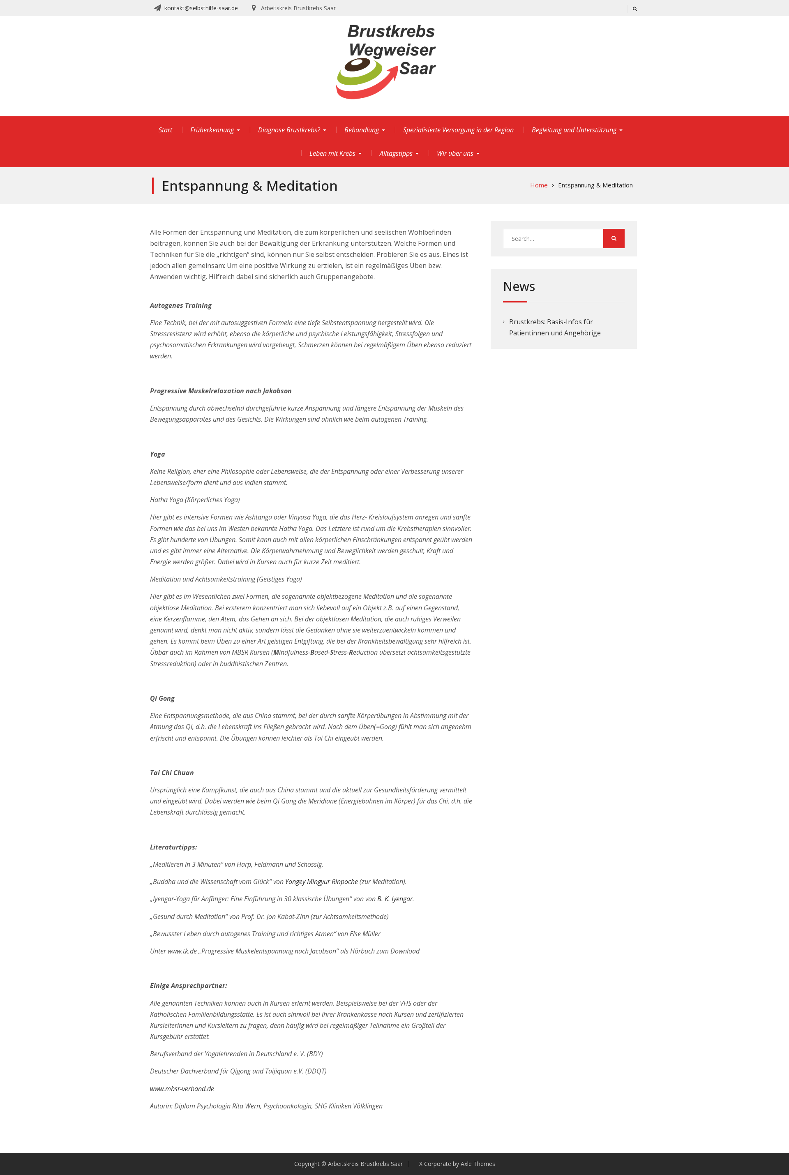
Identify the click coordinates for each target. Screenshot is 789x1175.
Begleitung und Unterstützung (574, 129)
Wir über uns (455, 153)
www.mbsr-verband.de (182, 1088)
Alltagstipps (396, 153)
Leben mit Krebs (332, 153)
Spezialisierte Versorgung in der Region (458, 129)
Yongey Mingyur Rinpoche (321, 881)
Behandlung (361, 129)
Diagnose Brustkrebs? (289, 129)
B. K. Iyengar (395, 898)
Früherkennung (212, 129)
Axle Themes (478, 1164)
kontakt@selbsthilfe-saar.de (201, 8)
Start (165, 129)
